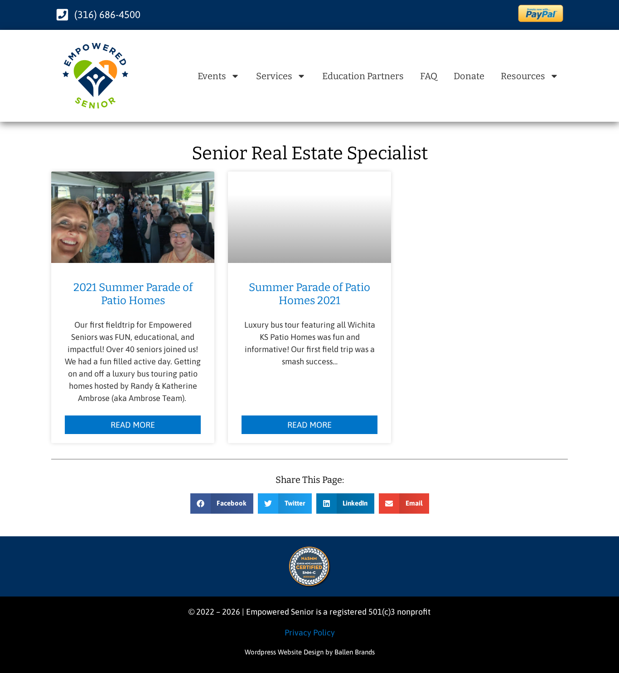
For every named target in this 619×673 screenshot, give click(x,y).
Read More (133, 425)
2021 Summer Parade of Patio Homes (133, 294)
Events (212, 76)
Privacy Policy (310, 632)
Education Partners (363, 76)
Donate (469, 76)
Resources (523, 76)
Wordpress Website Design (284, 652)
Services (274, 76)
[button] (222, 503)
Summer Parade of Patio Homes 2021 (309, 294)
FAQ (428, 76)
